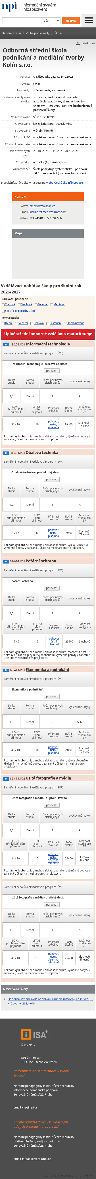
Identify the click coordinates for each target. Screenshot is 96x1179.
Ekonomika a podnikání (47, 669)
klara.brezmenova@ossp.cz (47, 212)
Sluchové (26, 304)
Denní (9, 323)
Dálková (39, 323)
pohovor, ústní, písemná (53, 424)
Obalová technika (42, 452)
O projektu (28, 1044)
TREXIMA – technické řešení (39, 1062)
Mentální (59, 304)
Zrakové (10, 304)
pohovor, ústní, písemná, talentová (53, 858)
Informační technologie (48, 344)
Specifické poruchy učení (20, 310)
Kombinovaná (75, 323)
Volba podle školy (37, 33)
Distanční (55, 323)
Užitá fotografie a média (48, 778)
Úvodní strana (11, 33)
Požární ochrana (41, 561)
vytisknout (88, 43)
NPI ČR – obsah (31, 1058)
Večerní (23, 323)
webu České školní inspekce (64, 183)
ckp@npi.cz (29, 1107)
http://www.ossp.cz (42, 206)
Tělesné (43, 304)
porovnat (51, 371)
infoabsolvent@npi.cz (36, 1159)
